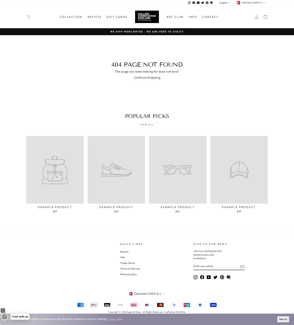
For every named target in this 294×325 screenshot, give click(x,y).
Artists (94, 17)
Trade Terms (127, 263)
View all (147, 124)
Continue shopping (147, 77)
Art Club (175, 17)
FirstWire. (181, 312)
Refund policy (128, 274)
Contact (210, 17)
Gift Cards (117, 17)
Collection (71, 17)
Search (124, 251)
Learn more (115, 319)
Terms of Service (130, 268)
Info (193, 17)
